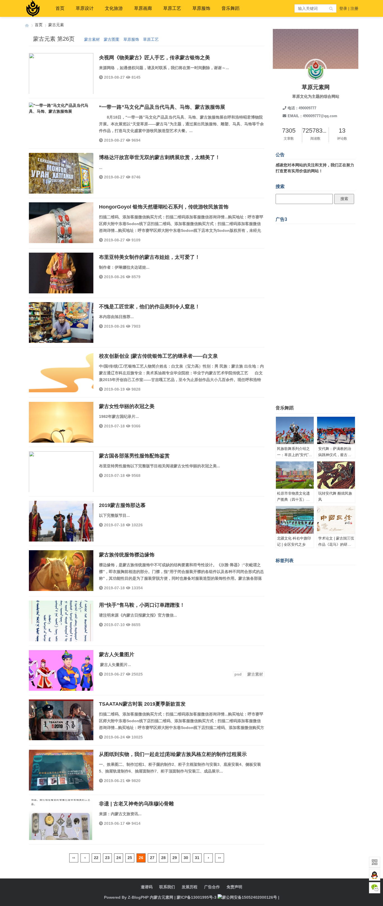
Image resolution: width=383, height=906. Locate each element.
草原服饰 (201, 8)
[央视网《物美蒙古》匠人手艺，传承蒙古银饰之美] (61, 76)
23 (107, 857)
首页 (60, 8)
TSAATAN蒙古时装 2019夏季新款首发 (142, 704)
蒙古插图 (309, 589)
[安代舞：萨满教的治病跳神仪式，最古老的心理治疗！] (336, 430)
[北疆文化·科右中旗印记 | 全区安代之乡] (295, 520)
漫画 (309, 597)
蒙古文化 (285, 624)
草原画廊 (143, 8)
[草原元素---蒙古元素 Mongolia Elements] (27, 24)
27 (152, 857)
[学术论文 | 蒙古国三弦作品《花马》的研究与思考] (336, 520)
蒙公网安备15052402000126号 (249, 897)
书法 (297, 597)
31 (197, 857)
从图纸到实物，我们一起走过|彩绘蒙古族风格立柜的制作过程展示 (173, 754)
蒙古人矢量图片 (116, 654)
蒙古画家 (285, 571)
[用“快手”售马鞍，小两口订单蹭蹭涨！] (61, 624)
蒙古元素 (56, 24)
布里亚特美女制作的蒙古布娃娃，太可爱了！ (149, 257)
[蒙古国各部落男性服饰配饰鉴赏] (61, 474)
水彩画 (307, 606)
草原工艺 (172, 8)
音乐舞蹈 (230, 8)
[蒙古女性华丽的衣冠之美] (61, 425)
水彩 (345, 589)
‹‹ (73, 857)
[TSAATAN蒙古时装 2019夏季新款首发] (61, 722)
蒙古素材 (92, 39)
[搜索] (331, 8)
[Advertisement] (316, 311)
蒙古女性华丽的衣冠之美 (126, 406)
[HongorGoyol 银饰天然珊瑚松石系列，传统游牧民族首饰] (61, 225)
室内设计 (333, 615)
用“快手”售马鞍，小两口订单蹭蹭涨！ (142, 605)
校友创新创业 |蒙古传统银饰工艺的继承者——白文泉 (158, 356)
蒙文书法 (305, 580)
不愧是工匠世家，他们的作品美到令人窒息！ (149, 306)
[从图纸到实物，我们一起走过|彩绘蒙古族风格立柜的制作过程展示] (61, 773)
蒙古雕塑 (285, 615)
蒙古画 (283, 597)
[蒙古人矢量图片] (61, 673)
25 (130, 857)
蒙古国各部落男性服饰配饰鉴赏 (134, 456)
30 (186, 857)
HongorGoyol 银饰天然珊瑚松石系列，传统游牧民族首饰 (164, 207)
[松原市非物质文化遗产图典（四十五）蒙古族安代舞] (295, 475)
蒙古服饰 (325, 624)
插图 (333, 580)
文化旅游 (114, 8)
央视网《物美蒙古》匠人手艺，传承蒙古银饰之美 (154, 57)
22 (96, 857)
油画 (345, 580)
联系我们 (167, 887)
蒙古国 (291, 589)
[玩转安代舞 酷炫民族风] (336, 475)
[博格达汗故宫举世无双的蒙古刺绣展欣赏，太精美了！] (61, 176)
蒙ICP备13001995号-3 (196, 897)
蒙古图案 (111, 39)
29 (174, 857)
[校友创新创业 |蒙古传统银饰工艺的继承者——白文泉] (61, 375)
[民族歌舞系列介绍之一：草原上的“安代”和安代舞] (295, 430)
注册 (354, 8)
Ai (279, 589)
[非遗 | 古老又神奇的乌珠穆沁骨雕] (61, 822)
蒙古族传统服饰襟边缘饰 (126, 555)
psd (238, 674)
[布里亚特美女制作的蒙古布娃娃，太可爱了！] (61, 276)
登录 (343, 8)
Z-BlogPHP (138, 897)
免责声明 (234, 887)
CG (320, 606)
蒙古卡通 (345, 597)
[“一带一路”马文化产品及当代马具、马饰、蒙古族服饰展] (61, 126)
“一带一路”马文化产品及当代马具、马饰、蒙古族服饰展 (162, 107)
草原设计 (85, 8)
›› (219, 857)
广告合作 (212, 887)
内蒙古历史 (287, 606)
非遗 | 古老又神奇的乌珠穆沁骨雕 (136, 804)
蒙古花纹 (325, 597)
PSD (301, 615)
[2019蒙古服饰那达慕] (61, 524)
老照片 (315, 615)
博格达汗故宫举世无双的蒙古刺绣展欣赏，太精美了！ (159, 157)
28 (163, 857)
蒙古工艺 (329, 589)
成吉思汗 (305, 624)
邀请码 (147, 887)
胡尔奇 (333, 606)
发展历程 (189, 887)
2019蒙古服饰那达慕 (122, 505)
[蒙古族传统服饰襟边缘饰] (61, 573)
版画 (321, 580)
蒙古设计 (336, 571)
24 (118, 857)
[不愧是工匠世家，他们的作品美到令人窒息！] (61, 325)
